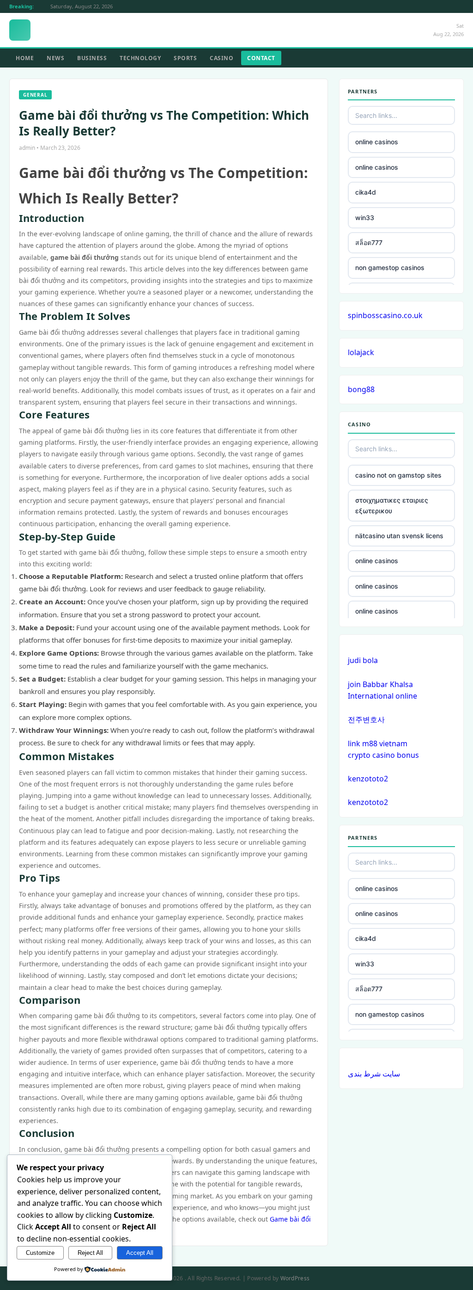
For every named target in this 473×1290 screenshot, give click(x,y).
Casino (221, 58)
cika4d (365, 192)
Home (25, 58)
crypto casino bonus (383, 755)
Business (92, 58)
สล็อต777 (368, 242)
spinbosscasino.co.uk (385, 315)
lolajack (361, 352)
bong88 (361, 389)
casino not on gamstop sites (398, 475)
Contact (261, 58)
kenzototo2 (368, 779)
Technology (140, 58)
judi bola (363, 660)
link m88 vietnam (377, 743)
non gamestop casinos (389, 267)
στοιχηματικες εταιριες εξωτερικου (391, 505)
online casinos (376, 142)
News (55, 58)
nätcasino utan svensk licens (399, 536)
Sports (185, 58)
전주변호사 (366, 719)
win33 (364, 217)
